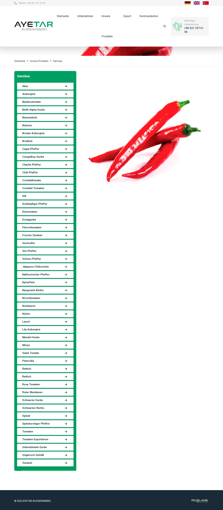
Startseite (63, 16)
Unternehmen (85, 16)
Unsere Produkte (107, 26)
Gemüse (57, 61)
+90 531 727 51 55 (36, 3)
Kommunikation (149, 16)
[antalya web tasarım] (199, 500)
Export (127, 16)
